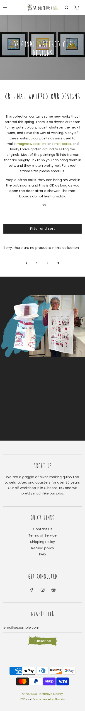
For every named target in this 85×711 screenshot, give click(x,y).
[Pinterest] (53, 590)
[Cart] (77, 8)
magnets (24, 143)
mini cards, (63, 143)
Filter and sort (42, 228)
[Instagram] (43, 590)
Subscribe (42, 641)
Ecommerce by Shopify (49, 699)
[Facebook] (32, 590)
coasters (39, 143)
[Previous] (27, 263)
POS (23, 699)
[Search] (67, 8)
